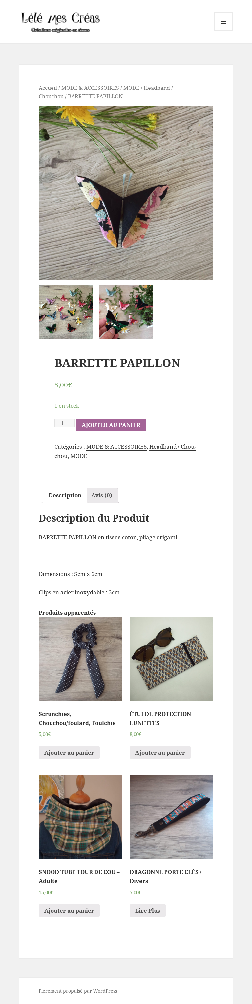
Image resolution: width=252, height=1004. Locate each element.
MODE (131, 87)
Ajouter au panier (111, 425)
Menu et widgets (224, 30)
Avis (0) (101, 495)
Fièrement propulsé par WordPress (78, 991)
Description (65, 495)
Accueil (48, 87)
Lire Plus (147, 910)
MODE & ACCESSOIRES (90, 87)
